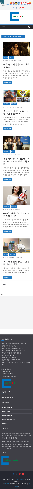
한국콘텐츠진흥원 (6, 415)
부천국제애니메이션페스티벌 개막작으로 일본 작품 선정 (16, 161)
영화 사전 (4, 423)
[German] (16, 3)
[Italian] (21, 3)
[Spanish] (30, 3)
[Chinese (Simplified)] (11, 3)
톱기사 (11, 57)
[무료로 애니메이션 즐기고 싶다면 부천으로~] (16, 96)
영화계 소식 (6, 103)
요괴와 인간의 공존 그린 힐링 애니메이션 (16, 263)
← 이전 (3, 285)
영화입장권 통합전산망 (8, 419)
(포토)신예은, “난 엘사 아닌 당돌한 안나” (16, 215)
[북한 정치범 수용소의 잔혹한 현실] (16, 49)
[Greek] (18, 3)
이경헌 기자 (19, 107)
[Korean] (25, 3)
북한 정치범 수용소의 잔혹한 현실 (16, 66)
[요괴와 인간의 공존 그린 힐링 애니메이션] (16, 245)
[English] (14, 3)
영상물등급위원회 (6, 407)
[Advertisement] (16, 312)
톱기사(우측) (13, 103)
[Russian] (28, 3)
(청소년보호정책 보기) (7, 355)
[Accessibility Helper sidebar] (2, 2)
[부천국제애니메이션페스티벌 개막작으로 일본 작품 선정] (16, 143)
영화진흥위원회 (5, 411)
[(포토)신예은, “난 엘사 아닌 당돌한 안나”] (16, 195)
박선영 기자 (18, 61)
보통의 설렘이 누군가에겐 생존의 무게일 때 (18, 5)
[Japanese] (23, 3)
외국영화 (6, 57)
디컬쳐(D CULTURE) (7, 397)
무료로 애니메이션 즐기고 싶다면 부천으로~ (16, 112)
